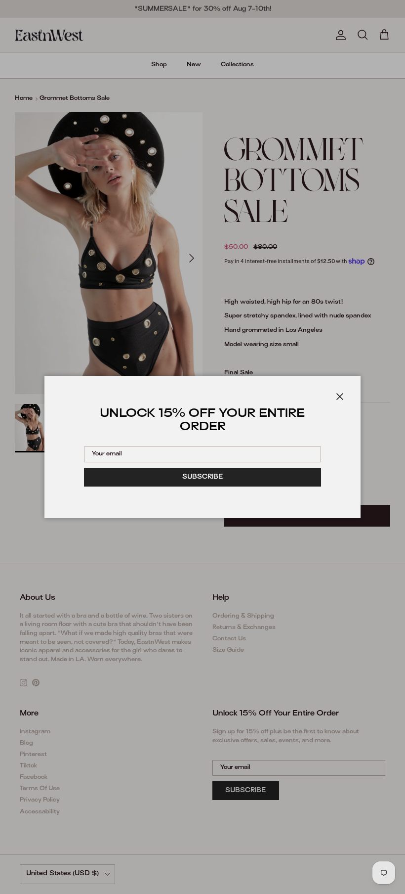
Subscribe (202, 477)
